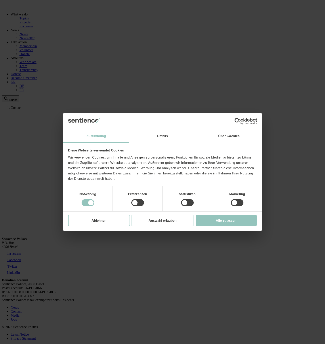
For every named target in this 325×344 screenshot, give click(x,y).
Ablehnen (99, 220)
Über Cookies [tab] (228, 136)
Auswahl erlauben (162, 220)
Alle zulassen (226, 220)
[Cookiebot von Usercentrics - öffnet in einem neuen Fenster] (237, 121)
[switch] (137, 202)
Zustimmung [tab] (96, 136)
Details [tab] (162, 136)
